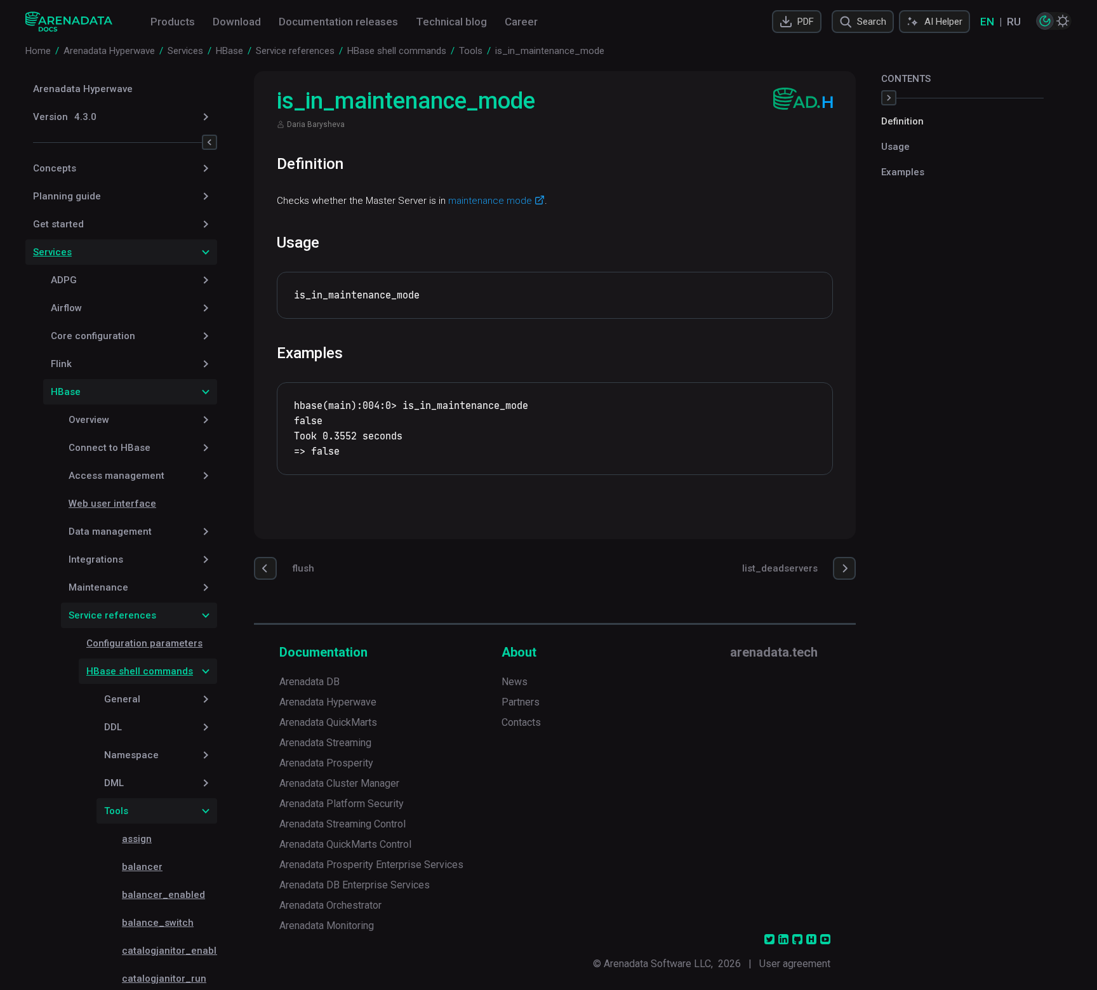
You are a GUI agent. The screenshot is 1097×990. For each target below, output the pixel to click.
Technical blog (451, 21)
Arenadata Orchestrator (330, 905)
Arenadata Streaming (325, 743)
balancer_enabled (163, 894)
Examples (902, 172)
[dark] (1045, 21)
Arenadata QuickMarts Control (345, 844)
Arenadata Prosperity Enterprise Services (371, 865)
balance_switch (158, 922)
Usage (895, 146)
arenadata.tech (774, 652)
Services (52, 252)
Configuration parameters (144, 643)
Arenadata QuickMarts (328, 722)
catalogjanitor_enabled (175, 950)
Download (237, 21)
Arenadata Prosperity (326, 763)
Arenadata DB (309, 682)
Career (521, 21)
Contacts (521, 722)
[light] (1063, 21)
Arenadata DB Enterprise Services (354, 885)
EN (987, 21)
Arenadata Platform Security (341, 804)
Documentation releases (338, 21)
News (515, 682)
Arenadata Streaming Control (342, 824)
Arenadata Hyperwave (83, 89)
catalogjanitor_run (164, 978)
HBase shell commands (139, 671)
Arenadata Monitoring (326, 926)
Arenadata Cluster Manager (339, 783)
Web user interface (112, 503)
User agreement (794, 964)
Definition (902, 121)
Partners (521, 702)
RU (1014, 21)
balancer (142, 867)
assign (137, 839)
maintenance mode (490, 200)
